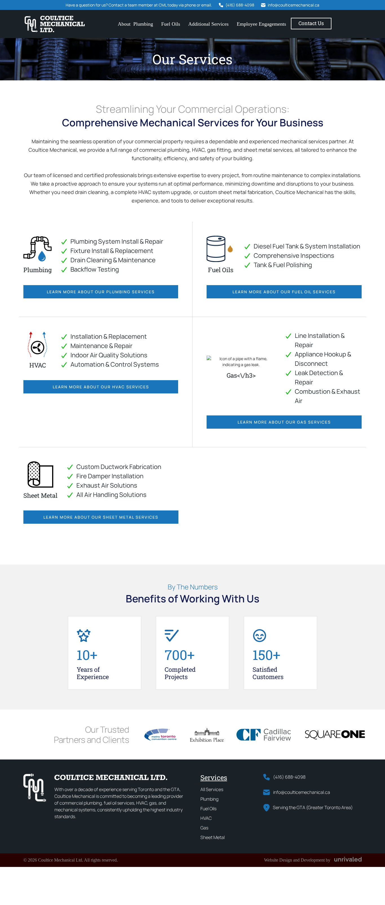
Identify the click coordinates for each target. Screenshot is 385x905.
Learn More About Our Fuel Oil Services (284, 291)
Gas (204, 828)
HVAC (206, 818)
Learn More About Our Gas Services (284, 422)
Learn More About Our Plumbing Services (101, 291)
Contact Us (311, 23)
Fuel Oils (170, 24)
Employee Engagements (261, 24)
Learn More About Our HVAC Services (101, 386)
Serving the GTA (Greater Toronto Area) (313, 807)
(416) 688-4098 (239, 5)
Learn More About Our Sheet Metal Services (100, 517)
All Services (211, 789)
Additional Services (208, 24)
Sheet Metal (212, 837)
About (124, 24)
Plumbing (143, 24)
